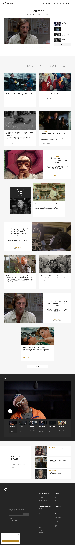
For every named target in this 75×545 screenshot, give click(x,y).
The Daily (40, 65)
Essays (28, 62)
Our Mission (58, 506)
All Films (40, 495)
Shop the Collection (40, 3)
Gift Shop (40, 502)
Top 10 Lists (63, 62)
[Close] (19, 534)
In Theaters (40, 64)
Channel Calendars (44, 131)
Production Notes (53, 66)
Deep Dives (57, 156)
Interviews (29, 65)
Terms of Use (58, 514)
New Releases (41, 497)
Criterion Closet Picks (43, 500)
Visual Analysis (30, 66)
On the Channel (63, 66)
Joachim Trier (44, 285)
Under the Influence (52, 447)
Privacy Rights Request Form (60, 519)
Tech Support (41, 530)
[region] (10, 538)
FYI (61, 65)
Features (8, 47)
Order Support (41, 529)
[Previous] (7, 427)
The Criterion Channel (56, 3)
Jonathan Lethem (7, 46)
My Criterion (42, 514)
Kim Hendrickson (9, 285)
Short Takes (40, 62)
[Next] (68, 427)
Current (48, 3)
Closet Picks (63, 64)
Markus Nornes (9, 142)
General (40, 527)
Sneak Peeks (52, 62)
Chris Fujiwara (26, 357)
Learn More (9, 538)
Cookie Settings (58, 517)
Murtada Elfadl (18, 247)
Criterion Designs (53, 65)
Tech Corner (52, 64)
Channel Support (42, 532)
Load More (37, 366)
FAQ (40, 525)
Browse (40, 508)
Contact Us (57, 508)
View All (62, 44)
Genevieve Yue (57, 175)
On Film (5, 47)
